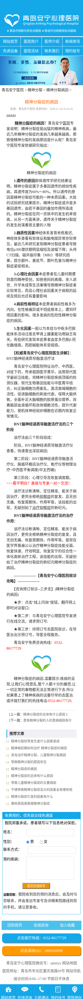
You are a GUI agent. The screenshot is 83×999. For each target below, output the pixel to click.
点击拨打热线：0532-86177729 (41, 938)
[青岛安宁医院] (41, 23)
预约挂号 (72, 51)
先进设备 (10, 51)
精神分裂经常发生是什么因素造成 (35, 741)
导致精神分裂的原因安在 (29, 762)
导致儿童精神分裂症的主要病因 (33, 782)
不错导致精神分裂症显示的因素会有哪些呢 (41, 789)
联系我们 (51, 51)
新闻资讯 (72, 41)
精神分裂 (35, 90)
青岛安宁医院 (13, 90)
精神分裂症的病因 (24, 769)
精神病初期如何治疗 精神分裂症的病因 (39, 748)
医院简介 (31, 41)
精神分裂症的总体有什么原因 (44, 714)
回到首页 (14, 925)
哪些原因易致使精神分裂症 (30, 803)
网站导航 (73, 971)
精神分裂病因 (57, 90)
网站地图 (69, 963)
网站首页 (10, 41)
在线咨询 (41, 925)
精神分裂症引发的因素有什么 (32, 796)
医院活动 (31, 51)
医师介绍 (51, 41)
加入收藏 (67, 925)
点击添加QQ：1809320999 (41, 951)
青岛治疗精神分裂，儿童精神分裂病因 (38, 755)
